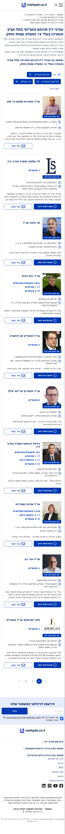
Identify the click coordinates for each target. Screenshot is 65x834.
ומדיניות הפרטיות (16, 717)
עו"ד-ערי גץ (32, 559)
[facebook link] (61, 786)
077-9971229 (45, 431)
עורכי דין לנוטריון (34, 15)
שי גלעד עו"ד (31, 222)
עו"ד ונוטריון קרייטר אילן (24, 391)
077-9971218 (45, 604)
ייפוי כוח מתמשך (55, 759)
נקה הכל (54, 88)
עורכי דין (49, 15)
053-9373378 (45, 665)
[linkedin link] (44, 786)
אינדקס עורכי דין (53, 741)
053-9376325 (45, 320)
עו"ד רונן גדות (31, 276)
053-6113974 (45, 375)
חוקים (60, 776)
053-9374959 (45, 262)
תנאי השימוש (33, 717)
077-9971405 (45, 206)
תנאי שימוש (57, 772)
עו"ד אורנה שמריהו (28, 504)
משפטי (60, 15)
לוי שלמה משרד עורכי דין (24, 161)
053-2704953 (45, 490)
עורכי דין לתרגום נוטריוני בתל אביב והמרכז (43, 20)
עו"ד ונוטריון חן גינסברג (25, 335)
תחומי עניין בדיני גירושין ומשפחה (44, 748)
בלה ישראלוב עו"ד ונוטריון (23, 619)
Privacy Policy (48, 819)
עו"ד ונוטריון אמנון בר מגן (23, 101)
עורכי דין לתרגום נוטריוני (51, 17)
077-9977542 (45, 543)
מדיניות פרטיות (56, 780)
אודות (60, 763)
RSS (61, 767)
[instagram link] (50, 786)
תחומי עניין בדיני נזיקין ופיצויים (45, 755)
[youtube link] (55, 786)
